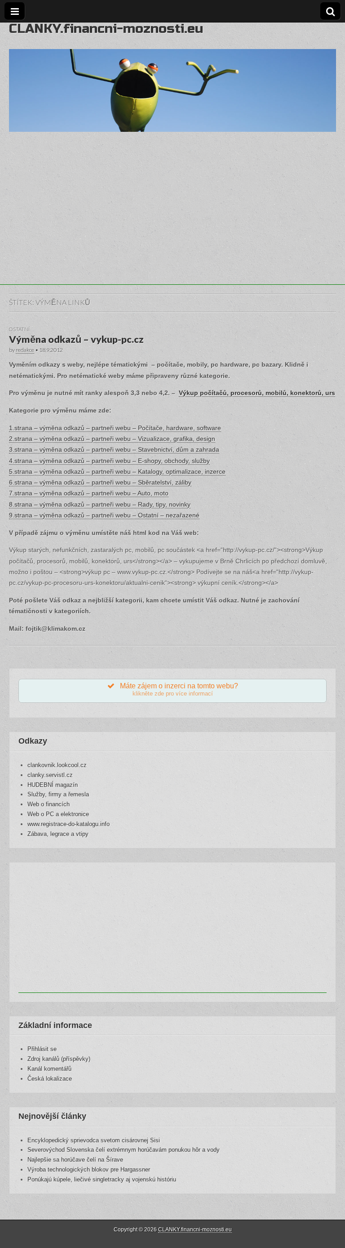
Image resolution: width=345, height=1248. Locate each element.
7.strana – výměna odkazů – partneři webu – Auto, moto (88, 493)
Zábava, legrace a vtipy (57, 834)
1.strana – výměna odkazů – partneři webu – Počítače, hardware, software (115, 427)
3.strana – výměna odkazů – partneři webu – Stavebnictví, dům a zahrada (114, 449)
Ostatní (19, 329)
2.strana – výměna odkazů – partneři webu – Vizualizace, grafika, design (112, 438)
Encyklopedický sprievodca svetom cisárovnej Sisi (93, 1140)
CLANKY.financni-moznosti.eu (106, 28)
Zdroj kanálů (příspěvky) (58, 1058)
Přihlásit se (42, 1049)
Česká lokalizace (49, 1078)
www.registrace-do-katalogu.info (68, 824)
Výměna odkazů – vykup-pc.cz (76, 339)
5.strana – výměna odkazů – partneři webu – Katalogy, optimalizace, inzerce (117, 471)
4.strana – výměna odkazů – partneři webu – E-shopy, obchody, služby (109, 460)
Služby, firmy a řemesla (58, 794)
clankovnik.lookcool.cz (57, 765)
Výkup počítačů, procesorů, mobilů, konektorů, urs (257, 392)
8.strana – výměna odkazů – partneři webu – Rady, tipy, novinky (99, 504)
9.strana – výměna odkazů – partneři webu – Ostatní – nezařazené (104, 515)
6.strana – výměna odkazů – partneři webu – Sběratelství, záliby (100, 482)
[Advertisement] (172, 222)
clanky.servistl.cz (50, 775)
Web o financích (48, 804)
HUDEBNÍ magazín (52, 784)
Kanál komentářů (49, 1068)
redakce (25, 349)
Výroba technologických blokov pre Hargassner (88, 1169)
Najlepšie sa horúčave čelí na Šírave (75, 1159)
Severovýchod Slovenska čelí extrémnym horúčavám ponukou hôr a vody (123, 1149)
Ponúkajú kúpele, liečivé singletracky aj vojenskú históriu (101, 1179)
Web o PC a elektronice (58, 814)
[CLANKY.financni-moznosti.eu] (172, 77)
